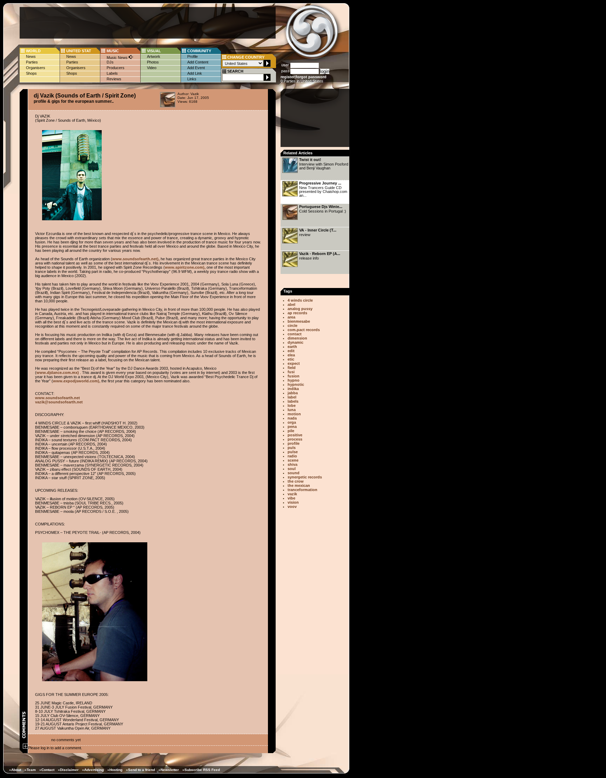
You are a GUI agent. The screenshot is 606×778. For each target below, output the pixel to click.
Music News (118, 57)
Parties (32, 62)
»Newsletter (169, 770)
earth (292, 346)
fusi (291, 372)
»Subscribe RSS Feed (201, 770)
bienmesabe (299, 321)
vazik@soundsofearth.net (59, 402)
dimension (297, 338)
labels (293, 401)
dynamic (295, 342)
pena (292, 426)
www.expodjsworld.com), (76, 381)
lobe (292, 405)
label (292, 397)
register (288, 77)
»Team (30, 770)
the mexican (299, 485)
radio (292, 456)
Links (191, 79)
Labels (112, 73)
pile (291, 431)
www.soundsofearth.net (57, 398)
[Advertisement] (147, 23)
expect (294, 363)
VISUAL (154, 51)
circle (292, 325)
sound (293, 473)
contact (295, 334)
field (292, 367)
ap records (297, 313)
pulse (293, 452)
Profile (192, 56)
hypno (293, 380)
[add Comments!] (25, 747)
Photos (153, 62)
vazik (292, 494)
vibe (291, 498)
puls (292, 447)
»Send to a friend (140, 770)
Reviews (114, 79)
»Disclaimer (68, 770)
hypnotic (296, 384)
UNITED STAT (78, 51)
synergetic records (305, 477)
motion (294, 414)
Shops (31, 73)
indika (293, 389)
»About (15, 770)
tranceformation (302, 490)
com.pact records (304, 330)
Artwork (153, 56)
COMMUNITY (199, 51)
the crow (296, 481)
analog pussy (300, 309)
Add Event (196, 68)
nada (292, 418)
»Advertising (93, 770)
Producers (115, 68)
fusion (293, 376)
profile (293, 443)
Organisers (35, 68)
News (31, 56)
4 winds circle (300, 300)
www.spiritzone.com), (185, 267)
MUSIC (113, 51)
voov (292, 506)
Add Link (194, 73)
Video (151, 68)
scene (293, 460)
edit (291, 351)
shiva (292, 464)
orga (292, 422)
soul (292, 469)
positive (295, 435)
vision (293, 502)
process (295, 439)
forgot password (311, 77)
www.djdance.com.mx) (57, 372)
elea (291, 355)
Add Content (197, 62)
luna (292, 410)
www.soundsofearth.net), (136, 259)
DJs (110, 62)
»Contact (46, 770)
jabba (293, 393)
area (291, 317)
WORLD (33, 51)
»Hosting (114, 770)
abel (291, 304)
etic (291, 359)
